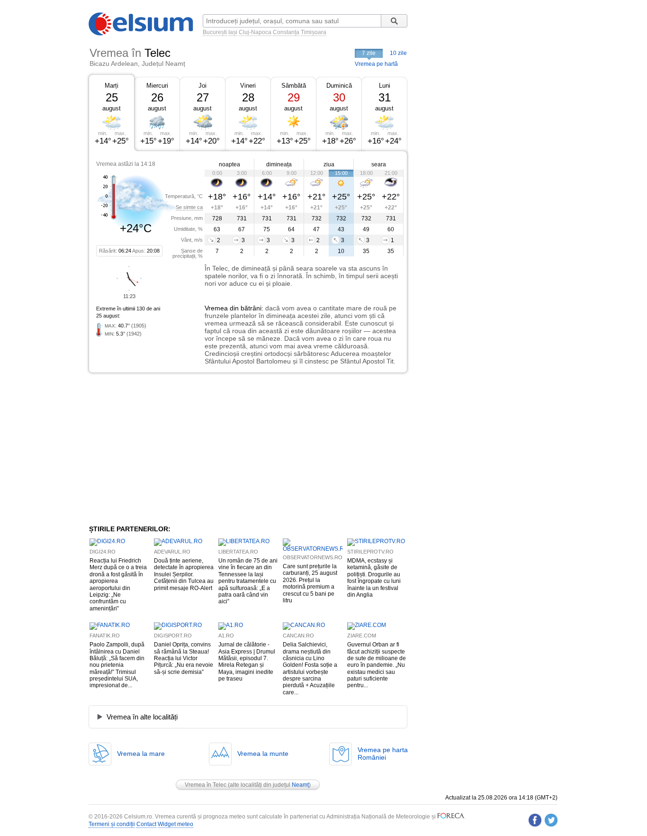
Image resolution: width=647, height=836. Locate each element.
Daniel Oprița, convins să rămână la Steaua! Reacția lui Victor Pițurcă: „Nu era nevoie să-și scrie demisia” (183, 658)
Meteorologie (413, 816)
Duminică (339, 85)
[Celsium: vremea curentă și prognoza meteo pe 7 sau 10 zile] (142, 33)
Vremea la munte (262, 753)
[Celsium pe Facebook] (535, 820)
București (215, 32)
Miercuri (157, 85)
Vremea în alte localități (142, 717)
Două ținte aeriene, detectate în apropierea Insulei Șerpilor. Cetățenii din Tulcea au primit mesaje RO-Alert (184, 574)
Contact (146, 824)
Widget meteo (175, 824)
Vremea (216, 308)
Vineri (248, 85)
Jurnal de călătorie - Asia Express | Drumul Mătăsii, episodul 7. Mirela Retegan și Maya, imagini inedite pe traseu (246, 661)
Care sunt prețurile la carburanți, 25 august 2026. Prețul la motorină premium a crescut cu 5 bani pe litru (310, 583)
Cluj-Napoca (255, 32)
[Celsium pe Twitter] (551, 820)
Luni (384, 85)
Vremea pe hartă (376, 64)
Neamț (300, 784)
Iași (232, 32)
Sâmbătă (293, 85)
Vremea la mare (141, 753)
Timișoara (313, 32)
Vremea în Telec (205, 784)
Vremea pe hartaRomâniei (383, 753)
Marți (111, 85)
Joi (202, 85)
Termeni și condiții (112, 824)
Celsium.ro (138, 816)
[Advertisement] (166, 448)
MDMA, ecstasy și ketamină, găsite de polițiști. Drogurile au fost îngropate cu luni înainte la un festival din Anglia (374, 577)
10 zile (398, 53)
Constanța (286, 32)
